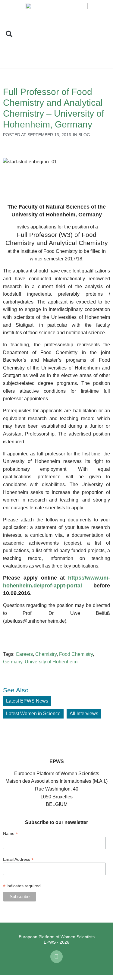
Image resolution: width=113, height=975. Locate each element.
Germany (12, 661)
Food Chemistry (76, 654)
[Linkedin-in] (56, 956)
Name (10, 833)
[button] (9, 34)
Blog (84, 134)
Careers (24, 654)
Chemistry (46, 654)
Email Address (18, 859)
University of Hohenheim (51, 661)
